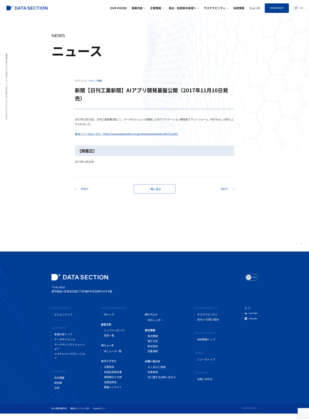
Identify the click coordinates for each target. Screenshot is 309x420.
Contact (277, 8)
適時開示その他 (113, 377)
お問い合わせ (205, 379)
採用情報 (238, 8)
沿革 (56, 388)
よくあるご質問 (157, 367)
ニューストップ (206, 359)
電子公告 (153, 341)
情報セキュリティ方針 (79, 408)
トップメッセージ (114, 330)
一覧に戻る (154, 189)
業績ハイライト (113, 387)
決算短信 (109, 367)
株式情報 (153, 336)
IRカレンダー (155, 320)
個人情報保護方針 (59, 408)
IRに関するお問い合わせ (162, 377)
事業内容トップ (63, 334)
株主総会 (153, 346)
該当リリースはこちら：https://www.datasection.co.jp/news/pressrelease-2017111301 (126, 134)
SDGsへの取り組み (208, 319)
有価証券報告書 (113, 372)
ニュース (254, 8)
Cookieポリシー (100, 408)
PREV (84, 189)
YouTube (253, 313)
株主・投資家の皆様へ (182, 8)
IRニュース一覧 (113, 351)
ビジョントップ (63, 314)
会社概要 (59, 377)
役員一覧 (109, 335)
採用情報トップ (206, 339)
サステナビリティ (215, 8)
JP (296, 8)
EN (301, 8)
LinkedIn (252, 318)
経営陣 (58, 383)
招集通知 (153, 351)
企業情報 (155, 8)
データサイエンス (64, 339)
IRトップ (109, 314)
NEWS (6, 56)
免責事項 (153, 372)
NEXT (224, 189)
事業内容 (136, 8)
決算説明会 (110, 382)
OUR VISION (118, 8)
